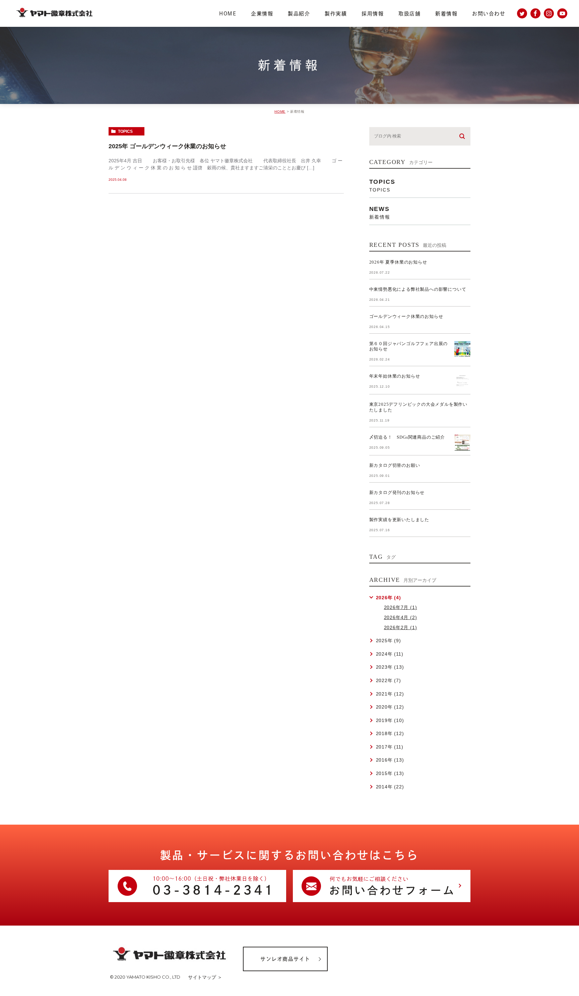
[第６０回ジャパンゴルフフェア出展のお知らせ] (462, 349)
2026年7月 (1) (400, 607)
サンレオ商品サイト (285, 958)
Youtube (562, 13)
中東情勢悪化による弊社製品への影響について (417, 289)
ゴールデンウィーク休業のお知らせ (406, 316)
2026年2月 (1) (400, 627)
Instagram (549, 13)
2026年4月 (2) (400, 617)
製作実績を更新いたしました (399, 519)
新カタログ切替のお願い (394, 465)
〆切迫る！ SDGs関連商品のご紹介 (407, 437)
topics (125, 131)
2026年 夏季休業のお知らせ (398, 262)
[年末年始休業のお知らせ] (462, 382)
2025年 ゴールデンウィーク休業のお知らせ (167, 146)
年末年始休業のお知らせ (394, 376)
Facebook (535, 13)
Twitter (522, 13)
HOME (279, 111)
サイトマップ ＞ (205, 977)
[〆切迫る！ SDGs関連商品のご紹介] (462, 443)
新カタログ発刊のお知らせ (397, 492)
